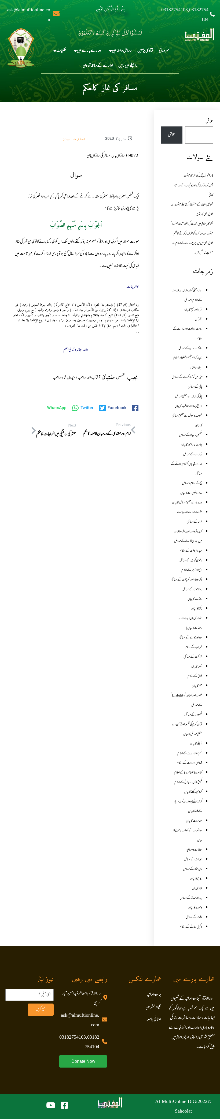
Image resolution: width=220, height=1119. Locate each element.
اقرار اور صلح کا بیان (193, 310)
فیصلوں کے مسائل (193, 715)
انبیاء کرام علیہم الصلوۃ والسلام (187, 358)
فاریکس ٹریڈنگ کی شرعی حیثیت (198, 176)
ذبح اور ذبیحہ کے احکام (191, 570)
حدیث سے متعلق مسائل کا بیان (187, 503)
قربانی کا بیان (196, 744)
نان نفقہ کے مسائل (192, 869)
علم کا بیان (197, 686)
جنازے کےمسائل (192, 454)
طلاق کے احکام (195, 676)
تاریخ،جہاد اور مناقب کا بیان (188, 406)
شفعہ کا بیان (196, 667)
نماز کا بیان (74, 138)
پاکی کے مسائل (195, 387)
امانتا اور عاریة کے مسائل (190, 348)
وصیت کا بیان (195, 908)
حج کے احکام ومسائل (192, 483)
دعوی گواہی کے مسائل (190, 560)
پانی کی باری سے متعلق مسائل (188, 397)
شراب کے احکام (193, 647)
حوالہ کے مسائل (194, 522)
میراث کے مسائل (193, 859)
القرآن (198, 319)
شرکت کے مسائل (193, 657)
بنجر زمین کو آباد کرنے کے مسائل (187, 377)
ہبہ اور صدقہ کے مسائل (191, 898)
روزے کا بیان (195, 599)
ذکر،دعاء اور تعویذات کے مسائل (186, 580)
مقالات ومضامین (194, 850)
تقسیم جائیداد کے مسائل (190, 435)
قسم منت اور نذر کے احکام (189, 753)
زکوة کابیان (196, 609)
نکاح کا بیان (196, 879)
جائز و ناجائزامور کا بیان (191, 445)
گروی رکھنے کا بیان (193, 792)
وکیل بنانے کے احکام (191, 927)
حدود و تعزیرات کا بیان (191, 493)
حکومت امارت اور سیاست (189, 512)
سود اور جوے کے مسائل (190, 638)
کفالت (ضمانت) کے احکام (188, 773)
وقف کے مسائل (194, 917)
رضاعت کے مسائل (192, 589)
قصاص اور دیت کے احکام (189, 763)
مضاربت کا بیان (194, 821)
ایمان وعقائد (196, 368)
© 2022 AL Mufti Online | (183, 1102)
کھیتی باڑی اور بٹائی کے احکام (188, 782)
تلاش (209, 122)
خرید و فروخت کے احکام (191, 551)
